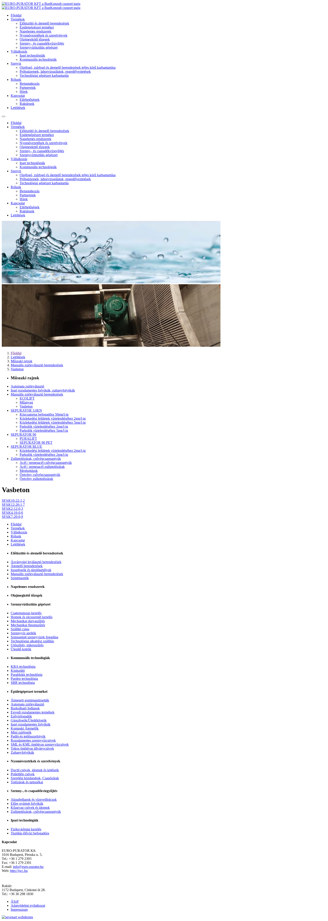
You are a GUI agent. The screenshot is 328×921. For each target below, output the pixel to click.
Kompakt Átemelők (25, 728)
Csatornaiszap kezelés (26, 613)
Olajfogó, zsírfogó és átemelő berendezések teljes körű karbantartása (68, 67)
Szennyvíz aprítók (23, 633)
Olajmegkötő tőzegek (35, 39)
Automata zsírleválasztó (27, 386)
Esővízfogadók (21, 716)
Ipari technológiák (32, 55)
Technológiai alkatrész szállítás (32, 641)
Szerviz (16, 63)
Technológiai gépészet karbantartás (44, 75)
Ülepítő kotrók (21, 649)
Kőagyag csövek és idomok (30, 807)
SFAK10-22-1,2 (13, 500)
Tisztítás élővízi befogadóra (30, 833)
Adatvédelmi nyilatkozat (28, 905)
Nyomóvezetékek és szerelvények (43, 35)
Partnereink (28, 87)
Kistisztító (18, 670)
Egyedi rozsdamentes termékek (32, 712)
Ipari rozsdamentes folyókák (30, 724)
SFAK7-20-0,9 (12, 517)
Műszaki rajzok (21, 361)
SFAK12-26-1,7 (13, 504)
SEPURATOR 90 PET (36, 442)
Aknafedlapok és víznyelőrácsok (34, 799)
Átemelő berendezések (27, 566)
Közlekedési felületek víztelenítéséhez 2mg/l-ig (53, 418)
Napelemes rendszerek (35, 31)
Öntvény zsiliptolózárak (36, 479)
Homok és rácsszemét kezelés (31, 617)
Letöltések (18, 108)
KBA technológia (23, 666)
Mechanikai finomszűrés (28, 625)
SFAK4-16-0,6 (12, 512)
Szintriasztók (20, 578)
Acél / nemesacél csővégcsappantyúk (46, 463)
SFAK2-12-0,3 (12, 508)
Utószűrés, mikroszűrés (27, 645)
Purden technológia (24, 678)
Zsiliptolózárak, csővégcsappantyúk (36, 458)
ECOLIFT (27, 398)
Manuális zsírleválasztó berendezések (37, 365)
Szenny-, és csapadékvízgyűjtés (42, 43)
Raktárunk (27, 104)
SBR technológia (23, 683)
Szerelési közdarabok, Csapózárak (35, 778)
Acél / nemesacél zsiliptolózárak (42, 467)
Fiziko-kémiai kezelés (26, 829)
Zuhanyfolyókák (22, 752)
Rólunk (16, 79)
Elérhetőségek (29, 100)
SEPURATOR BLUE (26, 446)
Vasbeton (17, 369)
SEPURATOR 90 (23, 434)
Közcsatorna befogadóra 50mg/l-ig (44, 414)
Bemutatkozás (29, 83)
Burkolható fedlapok (25, 708)
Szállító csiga (20, 629)
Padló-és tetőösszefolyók (28, 736)
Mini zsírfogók (21, 732)
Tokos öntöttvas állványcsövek (32, 748)
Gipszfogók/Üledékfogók (29, 720)
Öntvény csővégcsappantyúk (40, 475)
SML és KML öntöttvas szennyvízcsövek (40, 744)
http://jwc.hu (19, 871)
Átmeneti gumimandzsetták (30, 700)
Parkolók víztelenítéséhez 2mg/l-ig (44, 426)
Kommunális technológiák (38, 59)
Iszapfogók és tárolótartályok (31, 570)
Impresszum (19, 909)
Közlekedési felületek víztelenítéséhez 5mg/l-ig (53, 422)
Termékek (18, 19)
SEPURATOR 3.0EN (26, 410)
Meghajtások (29, 471)
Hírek (24, 91)
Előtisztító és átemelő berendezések (44, 23)
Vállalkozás (19, 51)
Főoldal (16, 15)
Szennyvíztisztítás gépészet (39, 47)
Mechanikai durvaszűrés (28, 621)
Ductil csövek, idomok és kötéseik (35, 770)
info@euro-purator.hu (28, 867)
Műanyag (26, 402)
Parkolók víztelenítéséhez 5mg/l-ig (44, 430)
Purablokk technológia (26, 674)
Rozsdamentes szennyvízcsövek (33, 740)
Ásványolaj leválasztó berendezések (36, 562)
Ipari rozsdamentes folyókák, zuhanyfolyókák (43, 390)
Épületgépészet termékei (37, 27)
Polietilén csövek (23, 774)
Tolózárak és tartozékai (27, 782)
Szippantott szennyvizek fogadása (34, 637)
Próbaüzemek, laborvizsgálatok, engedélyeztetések (55, 71)
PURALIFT (28, 438)
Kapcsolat (18, 95)
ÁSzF (15, 901)
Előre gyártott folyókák (27, 803)
